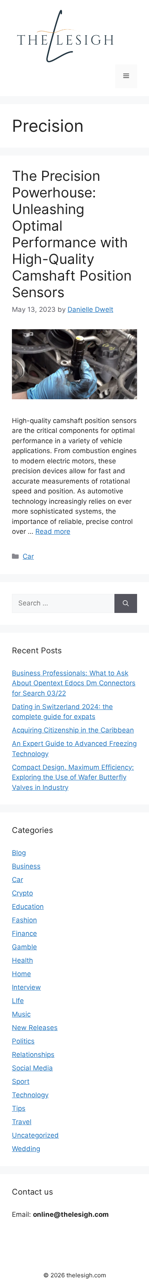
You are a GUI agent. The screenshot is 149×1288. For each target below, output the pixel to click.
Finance (24, 933)
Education (28, 907)
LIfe (18, 1001)
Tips (18, 1108)
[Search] (125, 603)
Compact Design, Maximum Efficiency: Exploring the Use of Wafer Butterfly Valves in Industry (73, 777)
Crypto (22, 893)
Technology (30, 1095)
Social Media (32, 1068)
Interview (26, 987)
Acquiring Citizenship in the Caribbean (73, 730)
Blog (19, 853)
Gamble (24, 947)
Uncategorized (35, 1135)
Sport (20, 1081)
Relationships (33, 1054)
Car (28, 556)
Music (21, 1014)
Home (21, 974)
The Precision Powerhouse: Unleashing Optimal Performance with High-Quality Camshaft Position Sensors (72, 233)
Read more (52, 531)
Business (26, 866)
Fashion (24, 920)
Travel (21, 1122)
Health (22, 960)
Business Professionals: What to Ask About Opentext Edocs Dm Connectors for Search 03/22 (73, 683)
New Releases (35, 1028)
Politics (23, 1041)
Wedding (26, 1149)
